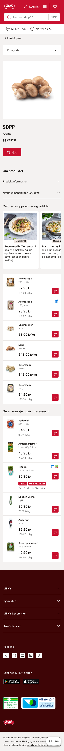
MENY (7, 588)
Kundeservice (12, 626)
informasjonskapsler (42, 741)
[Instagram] (14, 655)
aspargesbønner (28, 543)
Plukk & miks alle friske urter (31, 488)
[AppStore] (31, 681)
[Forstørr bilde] (32, 90)
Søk (54, 17)
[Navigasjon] (45, 6)
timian (22, 466)
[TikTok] (39, 655)
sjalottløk (23, 420)
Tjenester (9, 601)
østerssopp (25, 364)
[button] (32, 50)
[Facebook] (6, 655)
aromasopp (25, 278)
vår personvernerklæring (17, 741)
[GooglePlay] (11, 681)
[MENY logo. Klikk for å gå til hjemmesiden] (9, 6)
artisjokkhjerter (27, 443)
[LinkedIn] (30, 655)
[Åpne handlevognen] (55, 6)
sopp (21, 344)
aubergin (23, 519)
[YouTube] (22, 655)
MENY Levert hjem (15, 613)
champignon (25, 324)
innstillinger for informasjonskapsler (43, 745)
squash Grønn (26, 496)
